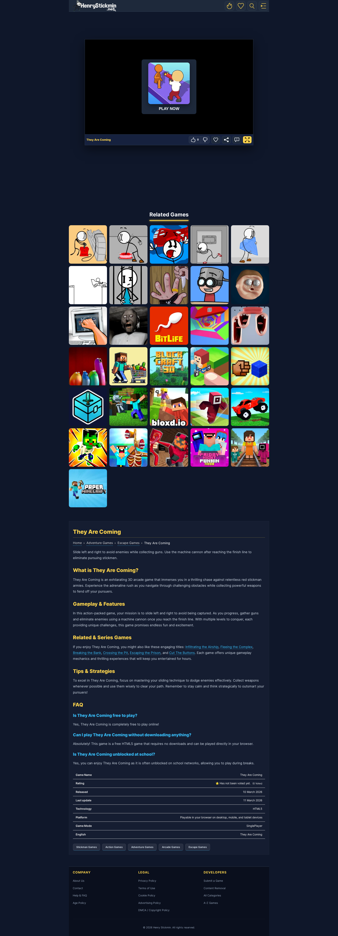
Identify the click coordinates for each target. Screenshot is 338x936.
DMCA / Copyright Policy (154, 910)
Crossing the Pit (115, 653)
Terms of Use (146, 888)
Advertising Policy (149, 902)
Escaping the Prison (145, 653)
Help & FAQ (80, 895)
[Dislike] (205, 139)
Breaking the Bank (87, 653)
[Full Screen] (247, 139)
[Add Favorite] (215, 139)
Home (77, 543)
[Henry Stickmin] (94, 6)
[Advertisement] (169, 24)
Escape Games (128, 543)
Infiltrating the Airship (201, 647)
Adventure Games (99, 543)
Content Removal (215, 888)
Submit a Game (213, 880)
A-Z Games (211, 902)
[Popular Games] (229, 6)
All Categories (212, 895)
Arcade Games (171, 847)
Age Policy (79, 902)
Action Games (114, 847)
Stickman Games (86, 847)
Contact (78, 888)
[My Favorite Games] (240, 6)
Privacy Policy (147, 880)
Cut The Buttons (182, 653)
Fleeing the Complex (236, 647)
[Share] (226, 139)
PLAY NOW (169, 108)
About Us (78, 880)
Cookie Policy (146, 895)
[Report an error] (236, 139)
